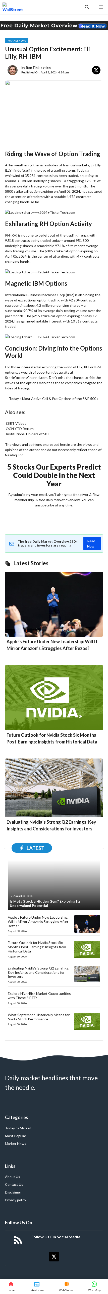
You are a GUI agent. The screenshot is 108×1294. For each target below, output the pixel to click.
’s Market (24, 1128)
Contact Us (14, 1184)
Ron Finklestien (38, 68)
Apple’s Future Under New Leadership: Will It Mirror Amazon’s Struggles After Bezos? (38, 921)
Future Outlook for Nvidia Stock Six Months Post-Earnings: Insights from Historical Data (37, 946)
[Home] (11, 1286)
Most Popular (15, 1136)
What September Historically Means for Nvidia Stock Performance (39, 1017)
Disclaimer (13, 1192)
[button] (87, 7)
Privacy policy (15, 1200)
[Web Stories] (66, 1286)
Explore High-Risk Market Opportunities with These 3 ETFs (39, 995)
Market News (17, 40)
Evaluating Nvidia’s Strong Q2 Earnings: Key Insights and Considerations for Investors (38, 972)
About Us (12, 1176)
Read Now (91, 543)
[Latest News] (37, 1286)
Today (10, 1128)
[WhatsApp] (94, 1286)
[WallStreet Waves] (13, 7)
